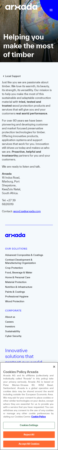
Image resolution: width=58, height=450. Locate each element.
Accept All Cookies (29, 444)
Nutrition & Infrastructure (18, 287)
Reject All (29, 434)
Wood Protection (14, 301)
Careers (9, 321)
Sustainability (12, 331)
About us (10, 317)
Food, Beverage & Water (18, 272)
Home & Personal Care (17, 277)
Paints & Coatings (15, 291)
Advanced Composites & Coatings (24, 255)
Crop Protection (14, 267)
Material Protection (15, 282)
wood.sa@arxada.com (27, 211)
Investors (10, 326)
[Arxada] (21, 7)
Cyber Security (13, 336)
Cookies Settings (29, 425)
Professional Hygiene (16, 296)
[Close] (54, 366)
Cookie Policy (38, 416)
